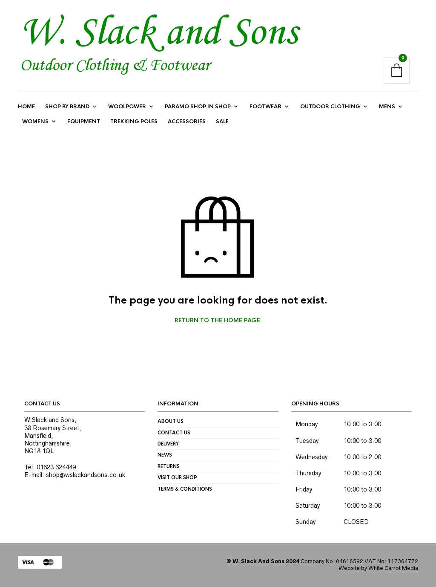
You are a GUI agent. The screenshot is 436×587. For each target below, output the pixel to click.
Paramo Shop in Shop (198, 106)
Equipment (83, 121)
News (165, 455)
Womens (35, 121)
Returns (169, 466)
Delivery (168, 444)
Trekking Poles (134, 121)
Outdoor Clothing (330, 106)
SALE (222, 121)
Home (26, 106)
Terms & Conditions (185, 489)
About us (171, 421)
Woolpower (127, 106)
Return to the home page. (218, 320)
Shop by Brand (67, 106)
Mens (387, 106)
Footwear (265, 106)
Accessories (187, 121)
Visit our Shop (177, 477)
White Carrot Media (393, 568)
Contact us (174, 433)
